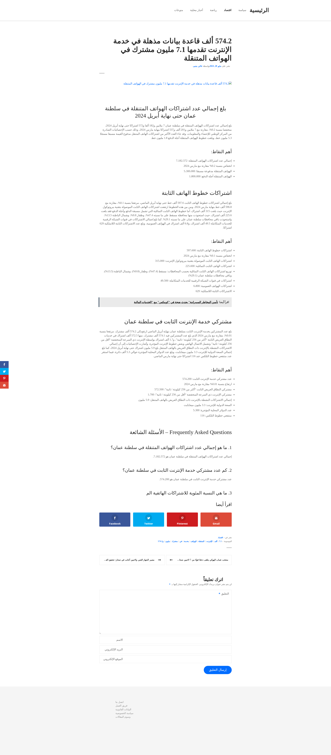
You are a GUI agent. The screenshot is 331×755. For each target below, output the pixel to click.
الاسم (119, 639)
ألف (215, 541)
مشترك (175, 541)
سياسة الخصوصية (124, 713)
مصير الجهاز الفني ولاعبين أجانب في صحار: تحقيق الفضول (128, 560)
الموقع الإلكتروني (113, 659)
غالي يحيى (197, 66)
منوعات (178, 10)
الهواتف (194, 541)
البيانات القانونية (123, 709)
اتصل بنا (120, 702)
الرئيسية (259, 10)
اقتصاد (227, 10)
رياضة (213, 10)
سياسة (242, 10)
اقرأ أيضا (224, 504)
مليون (167, 541)
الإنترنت (209, 541)
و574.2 (160, 541)
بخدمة (186, 541)
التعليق (226, 594)
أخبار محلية (196, 10)
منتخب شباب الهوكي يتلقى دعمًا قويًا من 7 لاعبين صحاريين (201, 560)
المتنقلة (201, 541)
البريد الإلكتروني (114, 649)
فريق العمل (121, 705)
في (181, 541)
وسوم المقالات (123, 716)
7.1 (220, 541)
